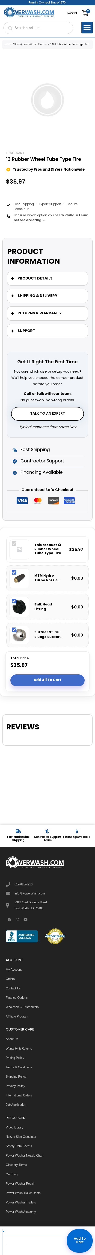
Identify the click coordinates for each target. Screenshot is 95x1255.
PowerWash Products (36, 44)
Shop (17, 44)
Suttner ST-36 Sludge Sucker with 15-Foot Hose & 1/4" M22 (48, 634)
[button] (87, 27)
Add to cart (80, 1240)
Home (8, 44)
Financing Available (76, 837)
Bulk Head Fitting (43, 606)
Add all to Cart (47, 680)
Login (72, 13)
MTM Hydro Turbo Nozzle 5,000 (46, 578)
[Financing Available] (77, 831)
